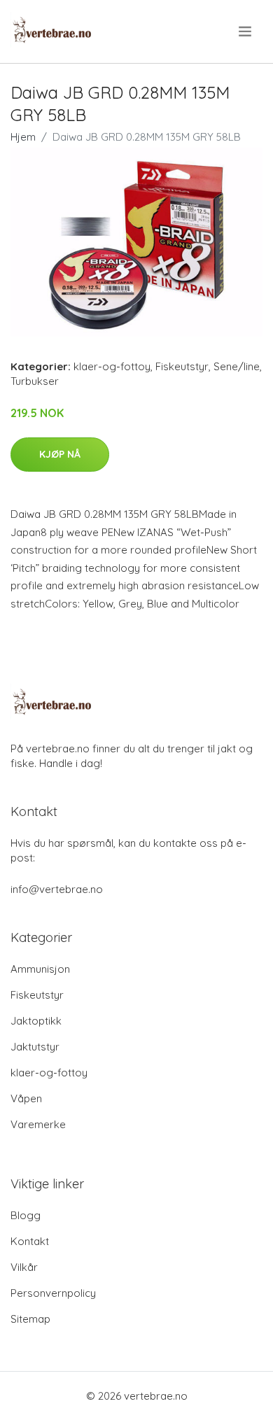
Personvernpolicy (53, 1293)
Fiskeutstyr (182, 366)
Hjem (23, 136)
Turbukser (34, 381)
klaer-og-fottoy (112, 366)
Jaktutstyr (34, 1046)
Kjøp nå (59, 454)
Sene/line (237, 366)
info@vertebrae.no (56, 889)
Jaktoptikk (36, 1020)
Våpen (26, 1098)
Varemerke (38, 1124)
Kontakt (29, 1241)
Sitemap (30, 1319)
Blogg (25, 1215)
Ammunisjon (40, 969)
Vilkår (24, 1267)
